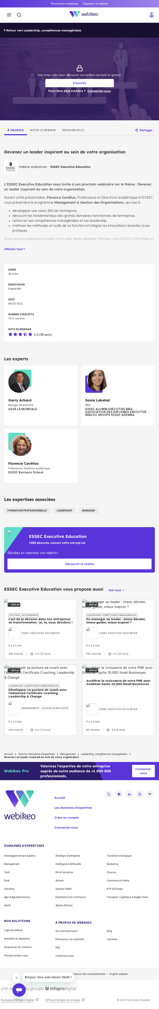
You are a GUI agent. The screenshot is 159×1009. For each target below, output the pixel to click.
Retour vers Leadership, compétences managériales (43, 30)
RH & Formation (64, 872)
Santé (7, 905)
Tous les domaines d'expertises (36, 754)
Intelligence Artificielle (68, 864)
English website (119, 974)
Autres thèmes (64, 905)
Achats (59, 880)
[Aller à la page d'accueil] (86, 15)
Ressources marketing (64, 3)
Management (68, 754)
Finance (111, 872)
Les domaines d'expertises (73, 808)
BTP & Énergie (115, 888)
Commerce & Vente (118, 880)
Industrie (9, 888)
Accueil (8, 754)
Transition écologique (119, 855)
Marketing (112, 864)
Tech (7, 872)
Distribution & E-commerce (70, 897)
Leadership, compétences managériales (104, 754)
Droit (7, 880)
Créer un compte (66, 817)
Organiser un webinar (95, 3)
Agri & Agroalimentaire (17, 897)
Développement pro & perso (19, 855)
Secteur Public (63, 888)
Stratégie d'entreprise (67, 855)
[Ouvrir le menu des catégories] (9, 15)
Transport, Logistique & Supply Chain (127, 897)
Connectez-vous (66, 827)
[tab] (15, 130)
